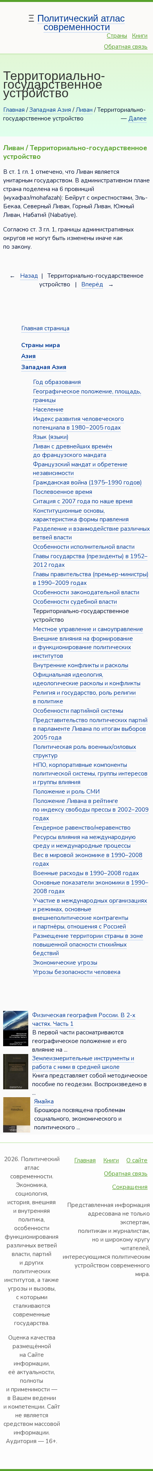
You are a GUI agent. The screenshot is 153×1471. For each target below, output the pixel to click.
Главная (14, 110)
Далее (137, 118)
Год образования (57, 382)
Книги (140, 36)
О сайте (137, 1160)
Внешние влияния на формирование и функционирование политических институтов (83, 647)
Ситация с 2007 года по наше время (83, 501)
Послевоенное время (62, 492)
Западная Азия (50, 110)
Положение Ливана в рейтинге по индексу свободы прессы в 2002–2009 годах (91, 809)
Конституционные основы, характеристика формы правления (81, 515)
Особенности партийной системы (78, 711)
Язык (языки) (51, 437)
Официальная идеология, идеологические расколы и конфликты (86, 679)
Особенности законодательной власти (86, 592)
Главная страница (45, 328)
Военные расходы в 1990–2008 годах (86, 873)
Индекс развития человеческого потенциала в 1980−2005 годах (78, 423)
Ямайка (44, 1101)
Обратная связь (126, 47)
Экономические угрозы (65, 963)
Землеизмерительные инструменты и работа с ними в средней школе (83, 1062)
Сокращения (130, 1187)
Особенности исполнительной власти (84, 547)
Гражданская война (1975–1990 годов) (87, 482)
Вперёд (92, 284)
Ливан (84, 110)
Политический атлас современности (81, 22)
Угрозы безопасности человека (76, 972)
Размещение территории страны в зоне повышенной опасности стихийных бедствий (88, 944)
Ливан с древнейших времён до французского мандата (72, 450)
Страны (117, 36)
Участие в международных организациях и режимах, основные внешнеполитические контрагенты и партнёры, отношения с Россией (90, 913)
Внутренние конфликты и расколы (80, 665)
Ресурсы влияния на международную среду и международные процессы (84, 841)
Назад (29, 276)
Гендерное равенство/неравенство (82, 828)
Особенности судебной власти (75, 602)
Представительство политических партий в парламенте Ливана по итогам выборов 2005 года (90, 728)
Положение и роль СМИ (66, 792)
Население (48, 409)
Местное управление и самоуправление (88, 629)
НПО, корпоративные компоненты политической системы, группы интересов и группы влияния (90, 773)
